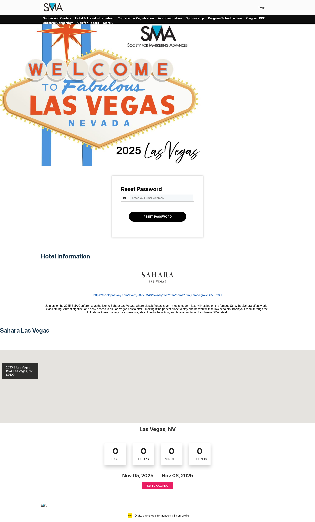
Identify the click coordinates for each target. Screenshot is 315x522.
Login (262, 7)
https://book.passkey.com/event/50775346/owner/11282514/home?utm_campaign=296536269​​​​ (158, 295)
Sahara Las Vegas (25, 330)
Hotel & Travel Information (94, 18)
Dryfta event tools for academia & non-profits (161, 515)
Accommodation (170, 18)
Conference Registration (136, 18)
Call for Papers (88, 23)
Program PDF (255, 18)
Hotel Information (65, 256)
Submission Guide (56, 18)
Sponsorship (195, 18)
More (107, 23)
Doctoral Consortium (58, 23)
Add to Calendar (157, 485)
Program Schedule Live (225, 18)
